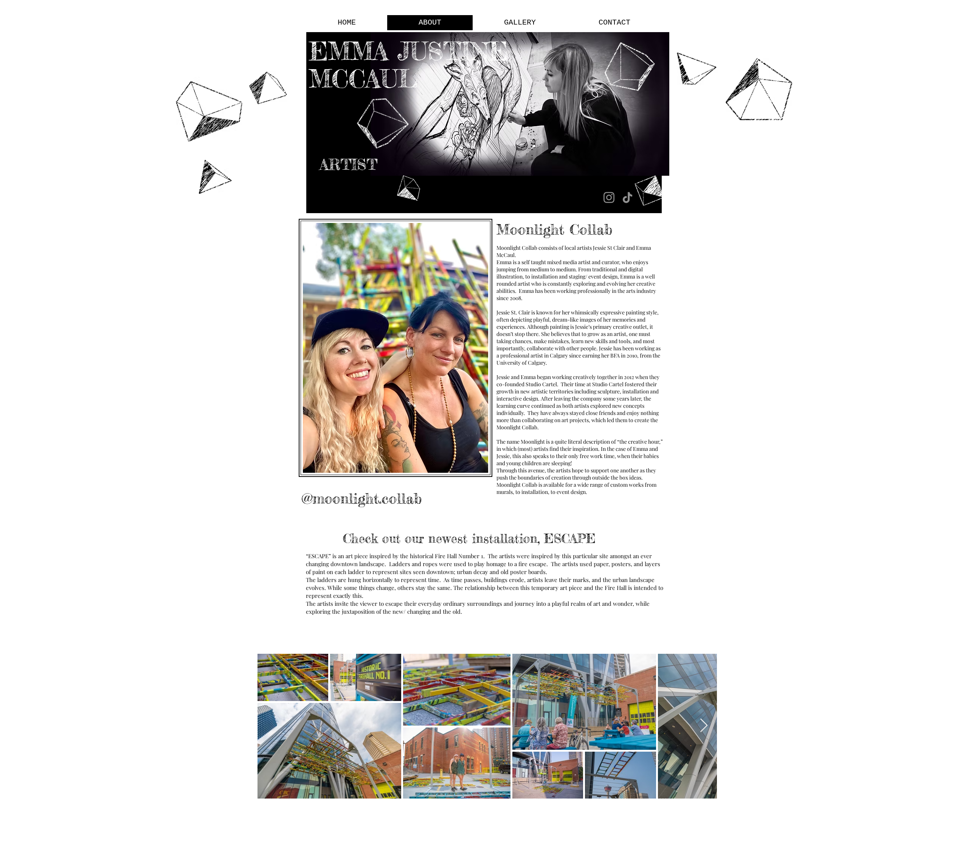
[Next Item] (704, 725)
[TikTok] (627, 197)
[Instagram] (609, 197)
